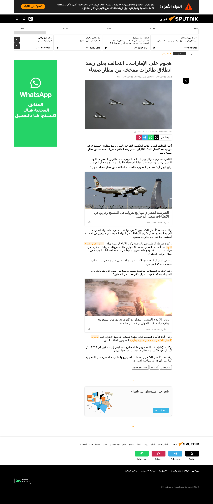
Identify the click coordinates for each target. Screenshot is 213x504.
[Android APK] (23, 481)
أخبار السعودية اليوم (140, 367)
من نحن (195, 471)
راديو (124, 444)
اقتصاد (138, 444)
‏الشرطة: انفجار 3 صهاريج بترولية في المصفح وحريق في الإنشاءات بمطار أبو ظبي (131, 214)
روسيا (146, 444)
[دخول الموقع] (24, 19)
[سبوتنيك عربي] (184, 22)
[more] (89, 222)
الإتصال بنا (163, 471)
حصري (131, 444)
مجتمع (105, 444)
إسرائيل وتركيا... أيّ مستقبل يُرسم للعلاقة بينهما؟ (176, 41)
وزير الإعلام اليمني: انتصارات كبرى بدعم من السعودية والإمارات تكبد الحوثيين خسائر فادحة (133, 321)
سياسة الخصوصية (148, 471)
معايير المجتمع (131, 471)
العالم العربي (165, 367)
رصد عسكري (115, 444)
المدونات (83, 444)
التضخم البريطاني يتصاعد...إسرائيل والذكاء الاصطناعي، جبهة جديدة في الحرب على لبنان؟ (129, 42)
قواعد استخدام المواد (180, 471)
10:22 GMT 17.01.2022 (161, 77)
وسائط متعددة (95, 444)
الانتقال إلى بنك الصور (142, 131)
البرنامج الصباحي (45, 41)
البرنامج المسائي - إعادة (90, 41)
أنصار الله (154, 367)
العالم (153, 444)
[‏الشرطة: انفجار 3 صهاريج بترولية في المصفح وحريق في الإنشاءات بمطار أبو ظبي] (128, 190)
